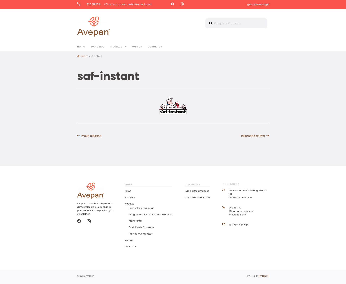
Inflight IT (264, 275)
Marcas (137, 46)
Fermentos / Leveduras (141, 208)
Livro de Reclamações (197, 190)
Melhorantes (136, 220)
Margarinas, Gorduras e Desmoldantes (150, 214)
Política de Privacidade (197, 197)
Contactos (155, 46)
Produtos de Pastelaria (141, 227)
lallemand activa (253, 136)
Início (84, 56)
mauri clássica (91, 136)
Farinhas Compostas (141, 233)
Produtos (116, 46)
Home (81, 46)
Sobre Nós (97, 46)
